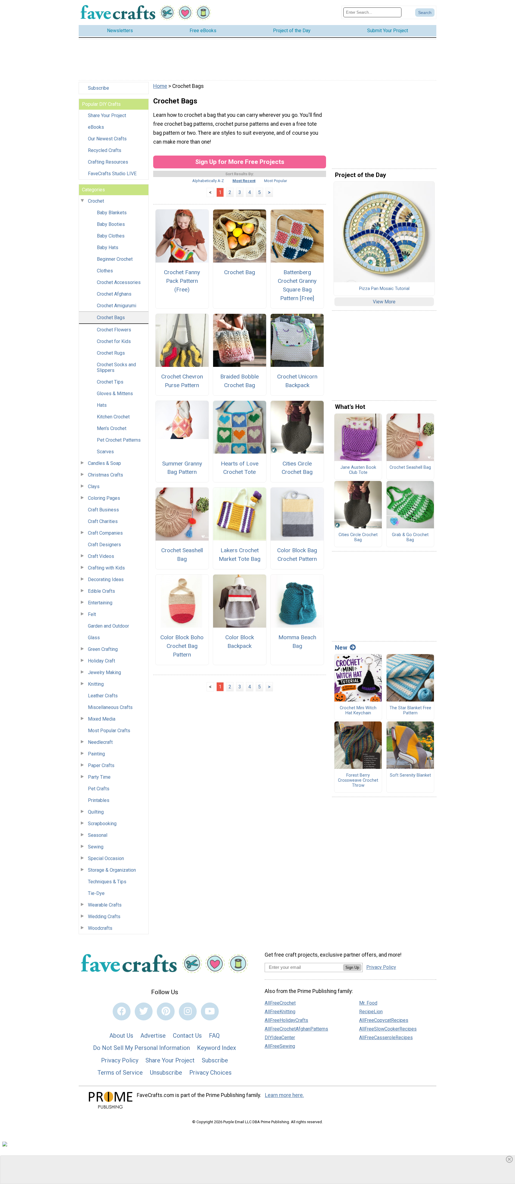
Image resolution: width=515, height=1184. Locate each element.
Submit (257, 630)
